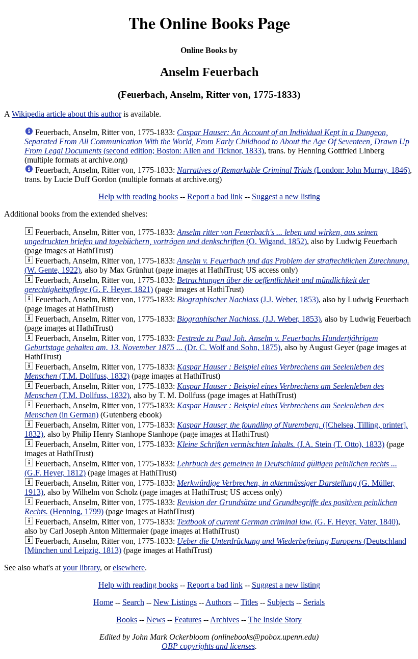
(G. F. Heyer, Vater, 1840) (287, 521)
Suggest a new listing (286, 196)
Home (103, 602)
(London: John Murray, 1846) (293, 170)
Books (126, 619)
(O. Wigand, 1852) (201, 237)
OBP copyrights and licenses (208, 646)
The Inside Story (275, 619)
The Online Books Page (209, 23)
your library (81, 567)
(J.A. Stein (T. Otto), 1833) (280, 444)
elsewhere (129, 567)
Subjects (280, 602)
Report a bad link (215, 196)
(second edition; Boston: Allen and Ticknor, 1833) (216, 141)
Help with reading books (138, 196)
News (155, 619)
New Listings (175, 602)
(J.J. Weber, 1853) (248, 299)
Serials (314, 602)
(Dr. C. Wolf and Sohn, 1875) (201, 343)
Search (133, 602)
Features (187, 619)
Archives (224, 619)
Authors (218, 602)
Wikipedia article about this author (66, 114)
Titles (249, 602)
